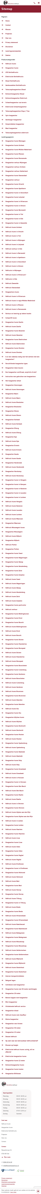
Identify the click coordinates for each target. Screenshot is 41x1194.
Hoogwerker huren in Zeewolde (16, 223)
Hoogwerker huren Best (13, 885)
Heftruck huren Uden (12, 847)
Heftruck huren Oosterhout (14, 967)
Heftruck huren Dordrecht (14, 730)
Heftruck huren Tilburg (13, 898)
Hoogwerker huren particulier (15, 605)
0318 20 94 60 (7, 1162)
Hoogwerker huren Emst (13, 618)
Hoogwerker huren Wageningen (16, 558)
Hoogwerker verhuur (12, 180)
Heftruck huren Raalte (13, 799)
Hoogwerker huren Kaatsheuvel (16, 929)
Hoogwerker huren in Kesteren (16, 489)
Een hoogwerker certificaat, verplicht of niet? (21, 372)
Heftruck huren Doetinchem (15, 344)
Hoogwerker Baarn (11, 394)
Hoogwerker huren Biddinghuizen (17, 614)
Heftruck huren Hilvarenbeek (15, 916)
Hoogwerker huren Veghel (14, 855)
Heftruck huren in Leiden (14, 821)
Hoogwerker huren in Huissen (15, 782)
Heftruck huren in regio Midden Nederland (20, 301)
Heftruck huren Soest (12, 579)
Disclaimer (9, 47)
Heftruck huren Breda (12, 907)
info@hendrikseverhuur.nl (11, 1165)
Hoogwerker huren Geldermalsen (16, 954)
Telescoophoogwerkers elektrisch (16, 133)
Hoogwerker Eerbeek (12, 420)
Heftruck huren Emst (12, 631)
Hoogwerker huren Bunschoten (16, 665)
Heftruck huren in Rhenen (14, 305)
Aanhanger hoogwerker (13, 120)
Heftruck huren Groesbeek (14, 773)
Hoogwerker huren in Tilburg (15, 903)
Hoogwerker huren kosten (14, 1069)
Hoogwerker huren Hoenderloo (16, 644)
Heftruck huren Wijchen (13, 721)
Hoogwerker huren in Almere (15, 206)
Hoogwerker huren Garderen (15, 674)
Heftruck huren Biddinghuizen (16, 627)
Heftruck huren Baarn (12, 398)
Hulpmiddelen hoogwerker (14, 124)
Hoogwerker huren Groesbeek (15, 769)
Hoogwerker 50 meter (13, 1028)
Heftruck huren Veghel (13, 860)
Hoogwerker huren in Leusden (15, 493)
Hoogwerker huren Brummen (15, 696)
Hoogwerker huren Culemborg (15, 670)
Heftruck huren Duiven (13, 653)
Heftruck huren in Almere (14, 266)
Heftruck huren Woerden (13, 700)
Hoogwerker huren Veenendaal (16, 175)
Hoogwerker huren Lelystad (14, 197)
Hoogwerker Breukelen (13, 407)
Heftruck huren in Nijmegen (15, 240)
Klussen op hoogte (11, 1045)
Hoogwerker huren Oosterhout (15, 972)
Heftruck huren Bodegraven (14, 933)
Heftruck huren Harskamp (14, 476)
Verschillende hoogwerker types (16, 363)
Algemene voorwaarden (8, 1182)
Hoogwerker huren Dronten (14, 348)
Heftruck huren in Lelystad (14, 244)
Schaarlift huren (11, 318)
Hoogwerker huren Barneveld (15, 210)
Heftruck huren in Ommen (14, 804)
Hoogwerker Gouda (12, 454)
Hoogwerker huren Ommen (14, 808)
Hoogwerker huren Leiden (14, 825)
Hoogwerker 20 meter (12, 993)
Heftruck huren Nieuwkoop (14, 942)
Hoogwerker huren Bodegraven (16, 937)
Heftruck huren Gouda (13, 458)
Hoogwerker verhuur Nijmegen (16, 162)
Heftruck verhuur (11, 609)
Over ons (8, 38)
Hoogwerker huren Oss (13, 713)
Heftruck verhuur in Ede (13, 249)
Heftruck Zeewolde (11, 283)
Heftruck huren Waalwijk (14, 756)
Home (7, 21)
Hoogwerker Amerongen (13, 385)
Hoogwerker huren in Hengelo (15, 480)
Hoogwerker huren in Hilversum (16, 201)
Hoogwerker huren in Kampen (15, 484)
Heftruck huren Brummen (14, 691)
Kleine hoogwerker (11, 1019)
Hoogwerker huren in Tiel (14, 214)
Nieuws (8, 29)
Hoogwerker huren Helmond (15, 873)
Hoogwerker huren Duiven (14, 640)
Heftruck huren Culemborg (14, 683)
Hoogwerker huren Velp (13, 760)
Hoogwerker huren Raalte (14, 795)
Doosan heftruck (11, 1036)
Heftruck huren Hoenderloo (14, 657)
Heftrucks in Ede (11, 279)
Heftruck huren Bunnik (13, 635)
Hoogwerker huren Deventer (15, 331)
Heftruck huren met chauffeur (15, 1015)
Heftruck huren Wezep (13, 588)
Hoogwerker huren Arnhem (14, 145)
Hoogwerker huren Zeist (13, 571)
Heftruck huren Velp (12, 765)
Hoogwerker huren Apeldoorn (15, 188)
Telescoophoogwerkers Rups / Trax (17, 111)
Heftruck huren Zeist (12, 596)
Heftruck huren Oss (12, 709)
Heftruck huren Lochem (13, 514)
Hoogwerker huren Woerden (15, 704)
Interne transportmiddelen (14, 976)
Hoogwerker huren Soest (13, 553)
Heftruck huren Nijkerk (13, 536)
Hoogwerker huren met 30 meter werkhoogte (21, 989)
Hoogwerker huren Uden (13, 851)
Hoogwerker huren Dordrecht (15, 726)
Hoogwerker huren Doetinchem (16, 339)
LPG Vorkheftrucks (11, 72)
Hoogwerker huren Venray (14, 894)
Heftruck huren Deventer (14, 335)
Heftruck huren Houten (13, 739)
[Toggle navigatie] (39, 3)
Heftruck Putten (11, 545)
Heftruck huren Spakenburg (15, 747)
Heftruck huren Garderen (14, 687)
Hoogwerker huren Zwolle (14, 322)
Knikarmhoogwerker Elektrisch (16, 98)
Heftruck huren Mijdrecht (14, 959)
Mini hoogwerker (11, 1002)
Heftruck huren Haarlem (13, 829)
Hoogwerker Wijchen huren (14, 717)
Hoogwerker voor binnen (13, 1024)
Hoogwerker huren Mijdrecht (15, 963)
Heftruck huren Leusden (13, 510)
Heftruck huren (10, 64)
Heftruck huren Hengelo (13, 502)
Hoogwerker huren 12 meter (15, 1061)
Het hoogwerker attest (13, 381)
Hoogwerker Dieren (12, 411)
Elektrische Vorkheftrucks (14, 77)
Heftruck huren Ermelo (13, 450)
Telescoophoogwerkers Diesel (15, 89)
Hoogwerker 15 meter (12, 1032)
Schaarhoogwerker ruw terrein (15, 102)
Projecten (8, 34)
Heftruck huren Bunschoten (14, 678)
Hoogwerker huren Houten (14, 734)
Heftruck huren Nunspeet (14, 661)
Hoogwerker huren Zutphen (14, 575)
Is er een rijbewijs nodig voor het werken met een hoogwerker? (22, 358)
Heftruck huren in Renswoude (15, 309)
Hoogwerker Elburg (12, 428)
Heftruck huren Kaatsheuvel (15, 924)
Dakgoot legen (10, 980)
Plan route (7, 1157)
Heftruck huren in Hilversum (15, 296)
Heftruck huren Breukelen (14, 402)
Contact (8, 25)
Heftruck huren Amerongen (14, 389)
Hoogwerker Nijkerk (12, 540)
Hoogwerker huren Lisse (13, 842)
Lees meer (13, 1192)
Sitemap (3, 1186)
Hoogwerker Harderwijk (13, 463)
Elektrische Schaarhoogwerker (16, 107)
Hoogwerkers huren (12, 292)
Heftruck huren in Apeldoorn (15, 257)
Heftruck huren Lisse (12, 838)
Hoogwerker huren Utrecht (14, 184)
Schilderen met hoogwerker (15, 985)
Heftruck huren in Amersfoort (15, 262)
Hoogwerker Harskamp (13, 471)
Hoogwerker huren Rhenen (14, 154)
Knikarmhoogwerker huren (14, 1065)
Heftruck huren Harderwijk (14, 467)
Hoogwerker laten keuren (14, 368)
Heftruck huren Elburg (13, 433)
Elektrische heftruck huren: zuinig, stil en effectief (19, 1050)
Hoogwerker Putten (12, 549)
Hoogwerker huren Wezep (14, 562)
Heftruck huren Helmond (14, 877)
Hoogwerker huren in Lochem (15, 497)
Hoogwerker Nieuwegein (13, 532)
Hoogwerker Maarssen (13, 523)
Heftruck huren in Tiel (13, 236)
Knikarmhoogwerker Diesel (14, 94)
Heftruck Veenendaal (12, 288)
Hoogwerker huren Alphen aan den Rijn (19, 816)
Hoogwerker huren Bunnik (14, 622)
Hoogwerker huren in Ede (14, 219)
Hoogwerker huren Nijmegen (15, 141)
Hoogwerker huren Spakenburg (16, 743)
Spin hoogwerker (11, 115)
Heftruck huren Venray (13, 890)
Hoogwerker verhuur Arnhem (15, 167)
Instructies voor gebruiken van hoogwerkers (20, 376)
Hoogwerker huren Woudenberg (16, 566)
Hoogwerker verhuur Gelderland (16, 171)
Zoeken (7, 55)
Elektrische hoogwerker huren (15, 1056)
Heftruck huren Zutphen (13, 601)
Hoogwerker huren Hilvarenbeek (16, 920)
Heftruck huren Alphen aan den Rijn (17, 812)
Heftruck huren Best (12, 881)
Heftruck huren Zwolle (13, 326)
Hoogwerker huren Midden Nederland (18, 150)
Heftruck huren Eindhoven (14, 864)
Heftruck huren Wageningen (15, 583)
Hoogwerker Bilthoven (13, 1073)
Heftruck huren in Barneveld (15, 253)
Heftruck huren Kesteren (13, 506)
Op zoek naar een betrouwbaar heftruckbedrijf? (21, 1041)
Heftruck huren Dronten (13, 352)
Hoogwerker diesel (11, 1011)
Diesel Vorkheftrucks (12, 81)
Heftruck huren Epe (12, 441)
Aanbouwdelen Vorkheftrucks (15, 85)
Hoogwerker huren (11, 68)
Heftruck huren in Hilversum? (15, 275)
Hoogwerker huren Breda (14, 911)
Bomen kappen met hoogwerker (16, 998)
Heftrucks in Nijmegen (13, 270)
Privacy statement (11, 42)
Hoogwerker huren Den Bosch (15, 786)
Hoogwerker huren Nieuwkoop (15, 946)
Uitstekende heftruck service (15, 1006)
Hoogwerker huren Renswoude (16, 158)
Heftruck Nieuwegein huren (15, 527)
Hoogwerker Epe (11, 437)
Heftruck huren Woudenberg (15, 592)
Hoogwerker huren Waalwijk (15, 752)
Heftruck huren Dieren (13, 415)
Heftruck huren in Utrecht (14, 232)
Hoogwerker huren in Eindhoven (16, 868)
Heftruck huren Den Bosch (14, 791)
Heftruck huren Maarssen (14, 519)
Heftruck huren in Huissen (14, 778)
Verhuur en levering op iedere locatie (18, 314)
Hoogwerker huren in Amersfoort (16, 193)
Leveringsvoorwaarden (13, 51)
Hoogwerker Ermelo (12, 445)
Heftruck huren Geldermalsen (15, 950)
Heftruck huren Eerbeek (13, 424)
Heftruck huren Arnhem (13, 227)
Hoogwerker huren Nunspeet (15, 648)
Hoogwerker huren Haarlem (15, 834)
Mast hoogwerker (11, 128)
